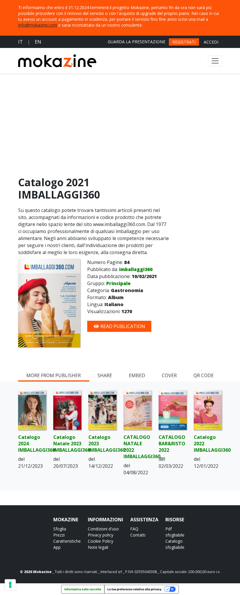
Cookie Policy (100, 541)
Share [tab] (104, 375)
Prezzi (59, 535)
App (57, 547)
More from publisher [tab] (53, 375)
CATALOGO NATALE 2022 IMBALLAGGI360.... (138, 447)
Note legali (98, 547)
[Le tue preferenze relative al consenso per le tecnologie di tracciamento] (10, 584)
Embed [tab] (137, 375)
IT (20, 42)
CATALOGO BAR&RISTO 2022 (172, 443)
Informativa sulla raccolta (82, 589)
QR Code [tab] (203, 375)
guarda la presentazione (136, 41)
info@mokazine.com (37, 25)
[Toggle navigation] (215, 61)
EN (38, 42)
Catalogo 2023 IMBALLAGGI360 (102, 443)
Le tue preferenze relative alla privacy (134, 589)
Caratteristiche (67, 541)
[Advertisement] (120, 126)
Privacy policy (100, 535)
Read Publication (122, 326)
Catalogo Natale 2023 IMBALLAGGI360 (67, 443)
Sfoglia (59, 529)
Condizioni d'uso (103, 529)
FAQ (134, 529)
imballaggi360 (135, 269)
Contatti (137, 535)
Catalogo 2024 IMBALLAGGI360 (32, 443)
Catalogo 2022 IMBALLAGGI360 (208, 443)
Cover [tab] (169, 375)
